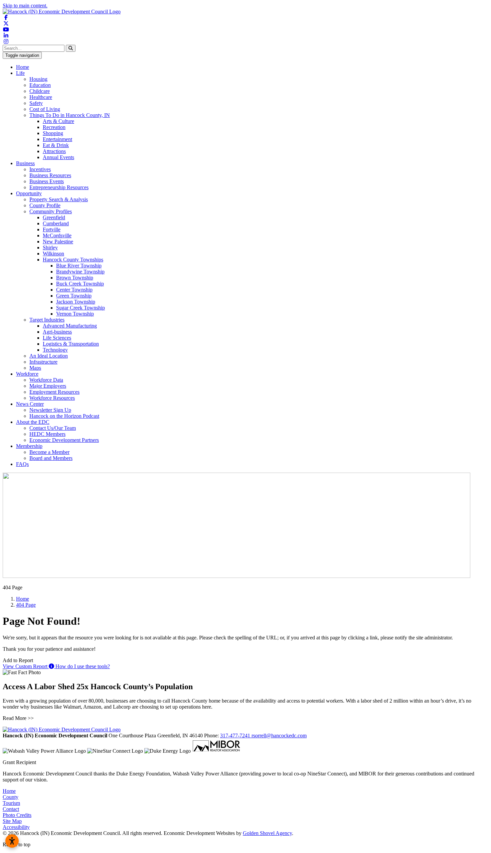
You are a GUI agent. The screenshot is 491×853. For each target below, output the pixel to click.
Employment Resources (54, 392)
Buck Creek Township (80, 283)
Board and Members (50, 458)
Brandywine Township (80, 271)
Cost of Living (44, 109)
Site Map (12, 821)
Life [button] (20, 73)
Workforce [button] (27, 374)
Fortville (51, 229)
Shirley (50, 247)
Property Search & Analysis (58, 199)
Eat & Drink (56, 145)
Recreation (54, 127)
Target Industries (46, 320)
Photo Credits (17, 815)
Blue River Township (79, 265)
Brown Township (74, 277)
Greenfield (54, 217)
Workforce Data (46, 380)
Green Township (74, 295)
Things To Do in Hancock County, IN (69, 115)
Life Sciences (57, 338)
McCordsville (57, 235)
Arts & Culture (58, 121)
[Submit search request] (70, 48)
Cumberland (56, 223)
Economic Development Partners (64, 440)
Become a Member (49, 452)
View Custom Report (26, 666)
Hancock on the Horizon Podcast (64, 416)
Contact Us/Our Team (52, 428)
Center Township (74, 289)
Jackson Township (75, 301)
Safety (36, 103)
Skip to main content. (25, 5)
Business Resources (50, 175)
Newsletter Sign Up (50, 410)
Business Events (46, 181)
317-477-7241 (236, 735)
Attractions (54, 151)
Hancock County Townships (73, 259)
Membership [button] (29, 446)
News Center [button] (30, 404)
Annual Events (58, 157)
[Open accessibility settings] (12, 841)
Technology (55, 350)
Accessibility (16, 827)
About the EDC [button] (32, 422)
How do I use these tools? (82, 666)
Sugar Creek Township (80, 308)
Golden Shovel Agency (267, 833)
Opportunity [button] (29, 193)
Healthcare (40, 97)
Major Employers (47, 386)
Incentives (40, 169)
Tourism (11, 803)
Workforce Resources (52, 398)
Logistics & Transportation (71, 344)
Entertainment (57, 139)
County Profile (44, 205)
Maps (35, 368)
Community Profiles (50, 211)
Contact (11, 809)
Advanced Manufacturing (70, 326)
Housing (38, 79)
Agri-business (57, 332)
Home (22, 67)
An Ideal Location (48, 356)
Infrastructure (43, 362)
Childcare (39, 91)
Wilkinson (53, 253)
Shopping (53, 133)
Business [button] (25, 163)
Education (40, 85)
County (10, 797)
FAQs (22, 464)
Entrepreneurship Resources (59, 187)
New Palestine (58, 241)
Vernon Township (75, 314)
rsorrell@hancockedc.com (279, 735)
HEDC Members (47, 434)
